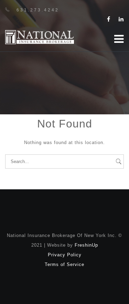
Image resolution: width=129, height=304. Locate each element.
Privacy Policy (65, 254)
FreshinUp (86, 245)
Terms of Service (64, 264)
